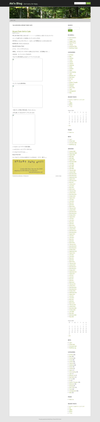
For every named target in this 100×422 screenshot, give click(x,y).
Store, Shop (72, 87)
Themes (71, 44)
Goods (70, 67)
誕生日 (70, 104)
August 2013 (72, 234)
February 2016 (72, 191)
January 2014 (72, 229)
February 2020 (72, 170)
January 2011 (72, 285)
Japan (70, 73)
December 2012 (72, 246)
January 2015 (72, 210)
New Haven (71, 77)
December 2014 (72, 211)
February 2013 (72, 244)
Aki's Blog (15, 3)
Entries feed (72, 141)
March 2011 (72, 282)
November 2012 (72, 247)
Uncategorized (72, 91)
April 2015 (71, 204)
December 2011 (72, 266)
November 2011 (72, 268)
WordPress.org (72, 144)
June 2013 (71, 237)
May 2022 (71, 156)
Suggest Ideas (72, 41)
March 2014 (72, 225)
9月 (70, 101)
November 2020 (72, 161)
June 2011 (71, 277)
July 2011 (71, 275)
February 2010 (72, 304)
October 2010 (72, 291)
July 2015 (71, 199)
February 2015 (72, 208)
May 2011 (71, 278)
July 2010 (71, 296)
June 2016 (71, 185)
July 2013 (71, 235)
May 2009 (71, 313)
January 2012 (72, 265)
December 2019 (72, 173)
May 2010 (71, 299)
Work (70, 92)
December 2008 (72, 315)
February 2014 (72, 227)
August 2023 (72, 154)
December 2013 (72, 230)
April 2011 (71, 280)
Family (70, 60)
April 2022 (71, 158)
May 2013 (71, 239)
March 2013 (72, 242)
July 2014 (71, 218)
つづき (70, 106)
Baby (70, 56)
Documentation (72, 37)
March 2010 (72, 303)
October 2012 (72, 249)
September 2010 (73, 292)
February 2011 (72, 284)
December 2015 (72, 194)
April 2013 (71, 241)
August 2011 (72, 273)
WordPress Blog (73, 46)
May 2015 (71, 203)
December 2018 (72, 180)
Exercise (71, 58)
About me (12, 20)
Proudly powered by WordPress (45, 419)
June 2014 (71, 220)
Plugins (71, 39)
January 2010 (72, 306)
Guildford (71, 68)
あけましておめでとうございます (76, 99)
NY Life (71, 79)
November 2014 (72, 213)
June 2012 (71, 256)
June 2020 (71, 165)
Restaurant (26, 176)
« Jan (69, 125)
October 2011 (72, 270)
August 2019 (72, 179)
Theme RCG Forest (57, 419)
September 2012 (73, 251)
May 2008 (71, 316)
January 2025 (72, 151)
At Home (71, 55)
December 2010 (72, 287)
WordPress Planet (73, 48)
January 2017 (72, 184)
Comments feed (72, 142)
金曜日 (70, 103)
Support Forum (72, 43)
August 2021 (72, 160)
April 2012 (71, 260)
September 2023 (73, 153)
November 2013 (72, 232)
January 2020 (72, 172)
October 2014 (72, 215)
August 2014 (72, 216)
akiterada (20, 176)
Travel (70, 89)
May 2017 (71, 182)
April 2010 (71, 301)
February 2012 (72, 263)
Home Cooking (72, 72)
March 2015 (72, 206)
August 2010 (72, 294)
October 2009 (72, 309)
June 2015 (71, 201)
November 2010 (72, 289)
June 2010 (71, 297)
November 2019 (72, 175)
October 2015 (72, 196)
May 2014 (71, 222)
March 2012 (72, 261)
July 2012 (71, 254)
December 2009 (72, 308)
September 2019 (73, 177)
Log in (70, 139)
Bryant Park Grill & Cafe (21, 31)
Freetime (71, 63)
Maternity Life (72, 75)
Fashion (71, 61)
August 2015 (72, 198)
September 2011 (73, 272)
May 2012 (71, 258)
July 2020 (71, 163)
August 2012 (72, 253)
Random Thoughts (73, 82)
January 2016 (72, 192)
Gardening (71, 65)
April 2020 (71, 168)
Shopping (71, 86)
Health (70, 70)
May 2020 (71, 167)
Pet (70, 80)
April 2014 (71, 223)
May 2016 (71, 187)
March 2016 (72, 189)
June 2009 (71, 311)
